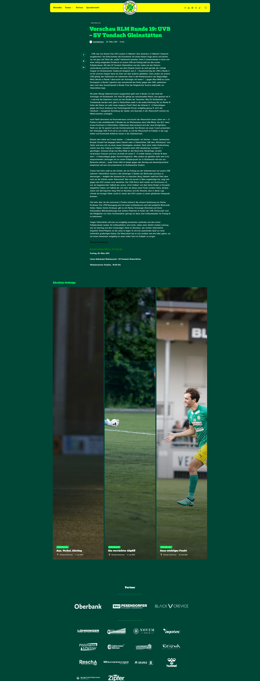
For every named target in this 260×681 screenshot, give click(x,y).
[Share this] (83, 54)
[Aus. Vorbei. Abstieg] (78, 423)
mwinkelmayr (98, 42)
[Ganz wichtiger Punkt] (181, 423)
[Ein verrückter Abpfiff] (130, 423)
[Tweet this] (83, 61)
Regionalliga (96, 23)
